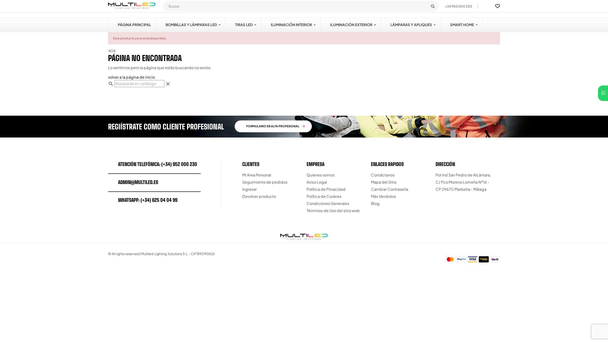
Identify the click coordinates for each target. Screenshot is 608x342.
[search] (433, 6)
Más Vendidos (383, 196)
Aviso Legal (317, 182)
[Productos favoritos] (497, 6)
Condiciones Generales (328, 203)
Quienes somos (321, 174)
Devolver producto (259, 196)
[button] (456, 6)
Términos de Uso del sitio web (333, 210)
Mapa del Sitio (383, 182)
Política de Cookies (324, 196)
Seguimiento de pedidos (264, 182)
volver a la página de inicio (131, 77)
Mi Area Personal (256, 174)
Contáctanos (382, 174)
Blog (375, 203)
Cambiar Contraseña (389, 189)
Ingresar (249, 189)
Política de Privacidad (326, 189)
